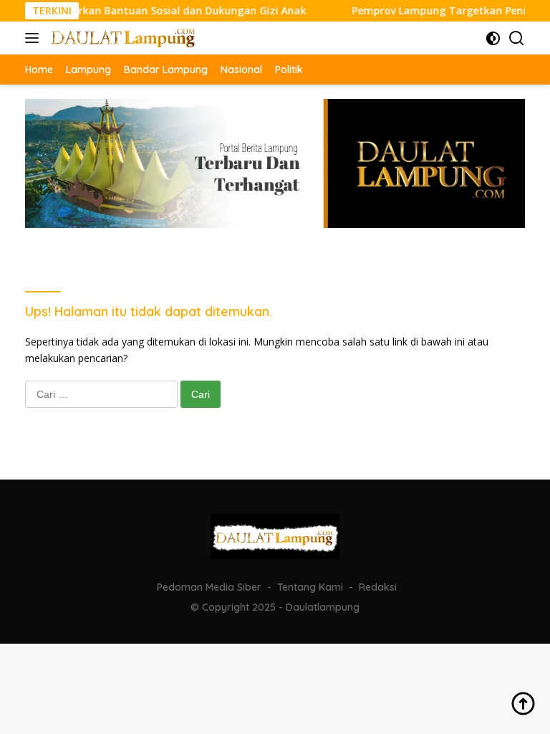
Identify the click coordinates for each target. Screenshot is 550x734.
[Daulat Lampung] (121, 38)
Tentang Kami (310, 587)
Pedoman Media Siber (209, 587)
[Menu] (34, 38)
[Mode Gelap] (493, 38)
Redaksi (378, 587)
